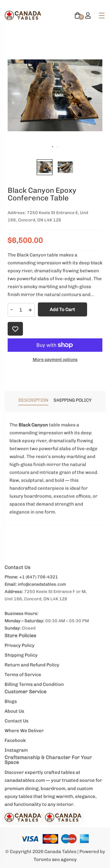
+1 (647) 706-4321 (38, 577)
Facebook (15, 740)
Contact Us (16, 721)
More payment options (55, 359)
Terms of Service (23, 674)
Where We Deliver (24, 730)
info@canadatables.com (42, 584)
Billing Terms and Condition (34, 684)
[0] (77, 16)
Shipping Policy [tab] (72, 400)
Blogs (11, 701)
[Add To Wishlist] (15, 329)
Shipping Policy (21, 655)
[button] (45, 167)
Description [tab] (33, 400)
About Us (14, 711)
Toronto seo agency (55, 859)
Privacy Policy (20, 645)
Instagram (16, 750)
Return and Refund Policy (32, 665)
